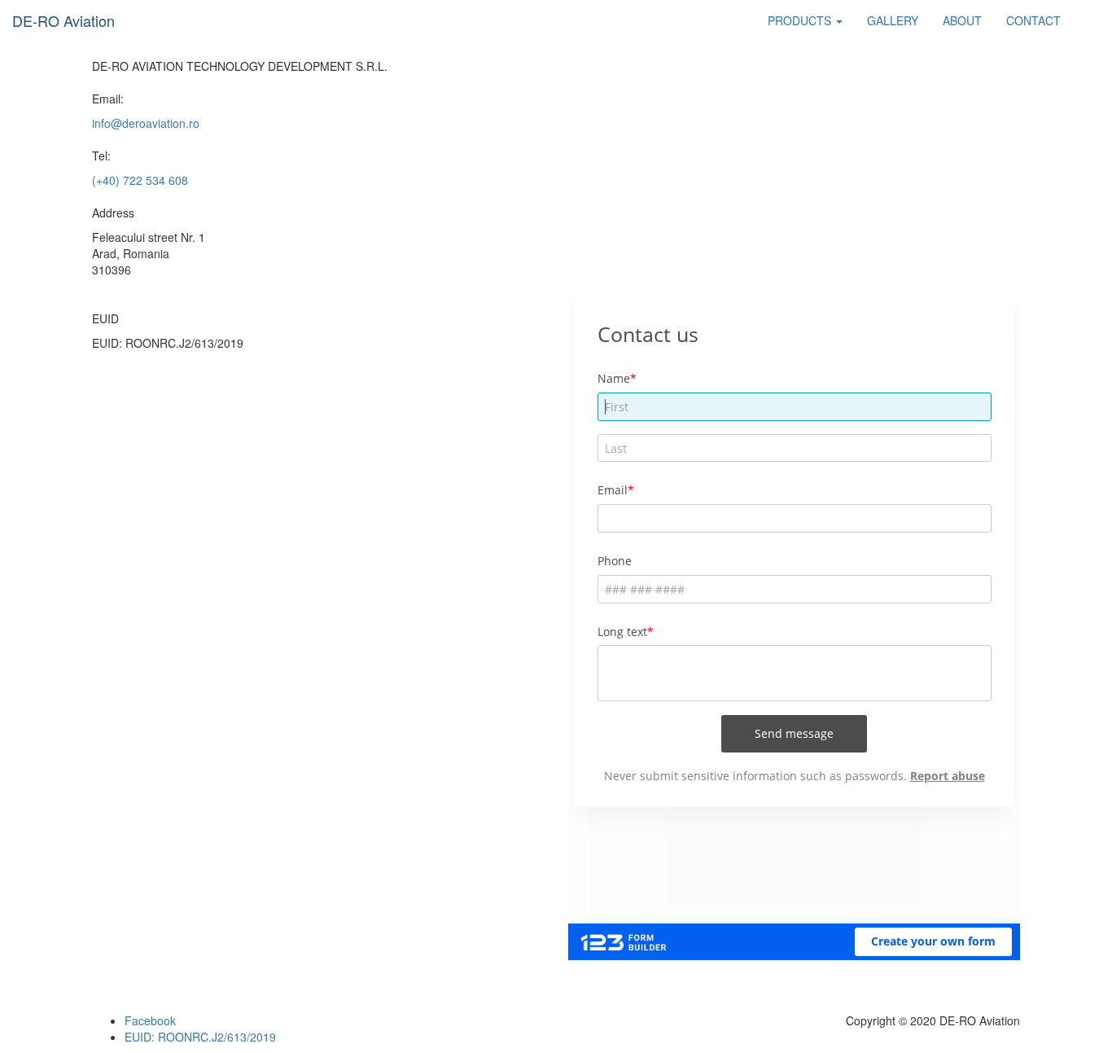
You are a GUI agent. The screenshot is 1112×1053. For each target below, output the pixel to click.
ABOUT (962, 20)
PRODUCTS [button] (801, 20)
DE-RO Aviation (63, 20)
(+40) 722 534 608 (140, 180)
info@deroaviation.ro (145, 123)
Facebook (150, 1020)
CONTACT (1033, 20)
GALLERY (892, 20)
